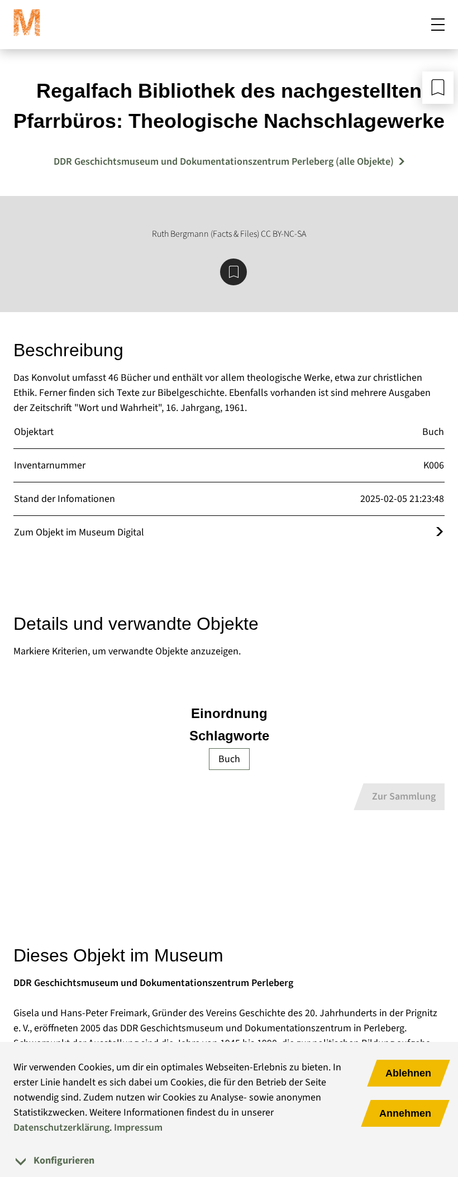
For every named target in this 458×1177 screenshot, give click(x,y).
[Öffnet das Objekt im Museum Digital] (439, 532)
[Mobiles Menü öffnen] (438, 24)
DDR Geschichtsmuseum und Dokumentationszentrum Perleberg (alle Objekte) (224, 162)
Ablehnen (408, 1073)
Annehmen (405, 1113)
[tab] (229, 1160)
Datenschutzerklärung (61, 1128)
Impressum (138, 1128)
